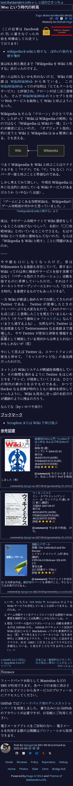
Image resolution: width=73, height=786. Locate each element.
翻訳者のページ (32, 582)
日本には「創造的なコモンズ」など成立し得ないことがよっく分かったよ (53, 663)
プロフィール (49, 731)
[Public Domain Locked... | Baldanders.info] (57, 34)
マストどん (51, 319)
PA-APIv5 (66, 485)
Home (12, 769)
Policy (34, 762)
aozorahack (64, 591)
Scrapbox (53, 602)
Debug (63, 762)
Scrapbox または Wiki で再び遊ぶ (32, 423)
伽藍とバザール (41, 544)
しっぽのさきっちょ (49, 2)
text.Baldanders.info (16, 2)
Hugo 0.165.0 (35, 776)
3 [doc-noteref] (63, 290)
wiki (69, 15)
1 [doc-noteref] (30, 191)
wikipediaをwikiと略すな (34, 211)
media (60, 15)
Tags (38, 15)
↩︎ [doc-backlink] (19, 609)
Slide (35, 769)
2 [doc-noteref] (44, 225)
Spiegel (27, 485)
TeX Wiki (35, 602)
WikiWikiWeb (22, 81)
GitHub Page (64, 22)
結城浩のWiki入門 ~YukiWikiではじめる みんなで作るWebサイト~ (52, 442)
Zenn (45, 769)
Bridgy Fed (58, 769)
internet (49, 15)
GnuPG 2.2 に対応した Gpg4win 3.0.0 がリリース (13, 663)
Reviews (22, 762)
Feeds (9, 762)
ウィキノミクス (41, 493)
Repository (48, 762)
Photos (23, 769)
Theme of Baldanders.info (44, 778)
